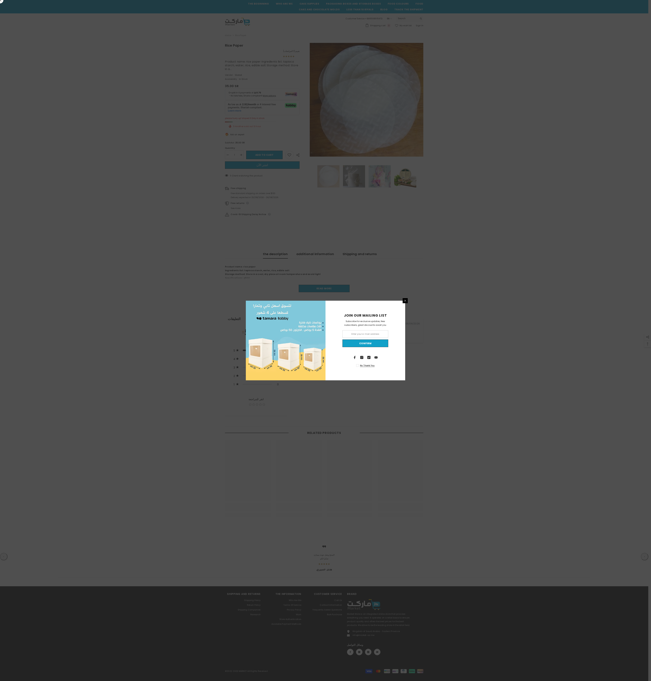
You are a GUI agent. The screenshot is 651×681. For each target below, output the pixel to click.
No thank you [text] (367, 365)
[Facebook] (354, 357)
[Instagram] (361, 357)
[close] (405, 300)
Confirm (365, 343)
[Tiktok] (368, 357)
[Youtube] (376, 357)
